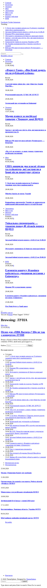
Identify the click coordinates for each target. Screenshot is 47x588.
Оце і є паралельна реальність (21, 449)
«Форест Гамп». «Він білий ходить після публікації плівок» (25, 71)
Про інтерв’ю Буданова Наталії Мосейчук (25, 453)
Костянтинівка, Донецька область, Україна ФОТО (21, 509)
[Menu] (2, 311)
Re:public (8, 522)
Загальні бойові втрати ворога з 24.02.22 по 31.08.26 (24, 32)
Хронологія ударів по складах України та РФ (22, 42)
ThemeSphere (31, 579)
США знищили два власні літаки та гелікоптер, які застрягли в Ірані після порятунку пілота (25, 169)
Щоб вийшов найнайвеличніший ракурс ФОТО (20, 518)
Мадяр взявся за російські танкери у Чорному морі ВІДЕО (24, 118)
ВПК (7, 18)
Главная (8, 3)
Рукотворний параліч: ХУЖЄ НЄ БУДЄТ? (22, 95)
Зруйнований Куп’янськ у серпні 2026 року (18, 501)
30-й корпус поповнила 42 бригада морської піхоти (24, 36)
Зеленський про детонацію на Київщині (20, 103)
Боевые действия (11, 16)
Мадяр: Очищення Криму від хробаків (16, 473)
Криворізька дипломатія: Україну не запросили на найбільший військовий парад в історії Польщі (25, 203)
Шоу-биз (4, 325)
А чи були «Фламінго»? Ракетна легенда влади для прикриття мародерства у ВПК (24, 416)
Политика (9, 5)
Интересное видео (12, 463)
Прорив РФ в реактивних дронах (17, 34)
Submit (24, 581)
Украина (8, 7)
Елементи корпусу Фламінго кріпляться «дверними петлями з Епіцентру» (25, 273)
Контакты (9, 575)
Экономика (9, 11)
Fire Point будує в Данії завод (16, 306)
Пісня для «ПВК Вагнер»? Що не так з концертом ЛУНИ (23, 333)
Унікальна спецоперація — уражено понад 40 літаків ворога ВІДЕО (24, 226)
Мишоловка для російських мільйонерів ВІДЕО (20, 492)
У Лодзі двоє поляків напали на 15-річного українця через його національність (22, 184)
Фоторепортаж (10, 465)
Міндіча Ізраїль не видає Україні (18, 194)
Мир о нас (9, 13)
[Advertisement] (23, 548)
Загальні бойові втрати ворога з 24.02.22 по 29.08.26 (25, 257)
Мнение (8, 14)
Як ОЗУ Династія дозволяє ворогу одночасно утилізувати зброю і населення (24, 432)
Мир (7, 9)
